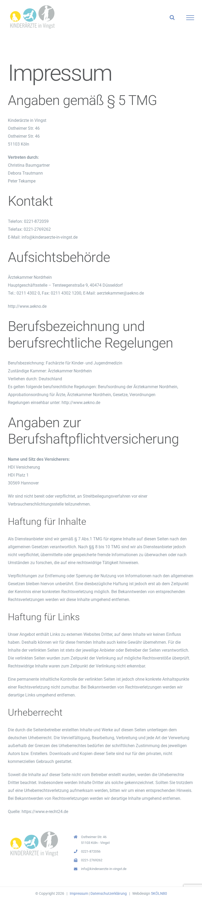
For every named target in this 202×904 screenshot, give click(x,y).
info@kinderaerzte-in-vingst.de (104, 869)
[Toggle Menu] (190, 17)
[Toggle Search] (172, 17)
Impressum (79, 893)
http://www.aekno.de (27, 306)
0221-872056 (90, 851)
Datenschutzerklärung (108, 893)
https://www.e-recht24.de (45, 811)
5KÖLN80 (159, 893)
